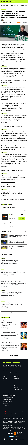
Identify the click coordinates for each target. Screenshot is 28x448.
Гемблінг (16, 385)
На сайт (22, 218)
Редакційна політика (7, 401)
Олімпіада (16, 376)
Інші (3, 279)
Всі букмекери (14, 226)
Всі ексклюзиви (14, 355)
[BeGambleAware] (10, 439)
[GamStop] (14, 437)
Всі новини (14, 313)
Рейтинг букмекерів (18, 382)
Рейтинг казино (17, 383)
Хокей (4, 382)
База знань (16, 387)
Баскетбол (5, 378)
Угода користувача (7, 399)
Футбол (4, 9)
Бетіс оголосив (15, 52)
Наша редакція (6, 405)
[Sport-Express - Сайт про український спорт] (7, 1)
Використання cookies (8, 397)
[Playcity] (9, 434)
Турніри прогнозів (18, 389)
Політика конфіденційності (9, 395)
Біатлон (4, 385)
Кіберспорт (16, 378)
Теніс (4, 383)
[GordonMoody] (18, 433)
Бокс (2, 269)
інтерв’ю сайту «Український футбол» (12, 57)
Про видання (6, 393)
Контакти (5, 407)
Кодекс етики (6, 403)
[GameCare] (21, 439)
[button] (21, 2)
